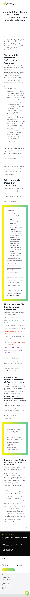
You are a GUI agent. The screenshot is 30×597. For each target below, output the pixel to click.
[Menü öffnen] (26, 3)
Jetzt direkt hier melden (22, 537)
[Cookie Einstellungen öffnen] (27, 595)
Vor (26, 527)
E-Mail (20, 565)
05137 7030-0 (22, 563)
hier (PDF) (11, 521)
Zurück (5, 527)
